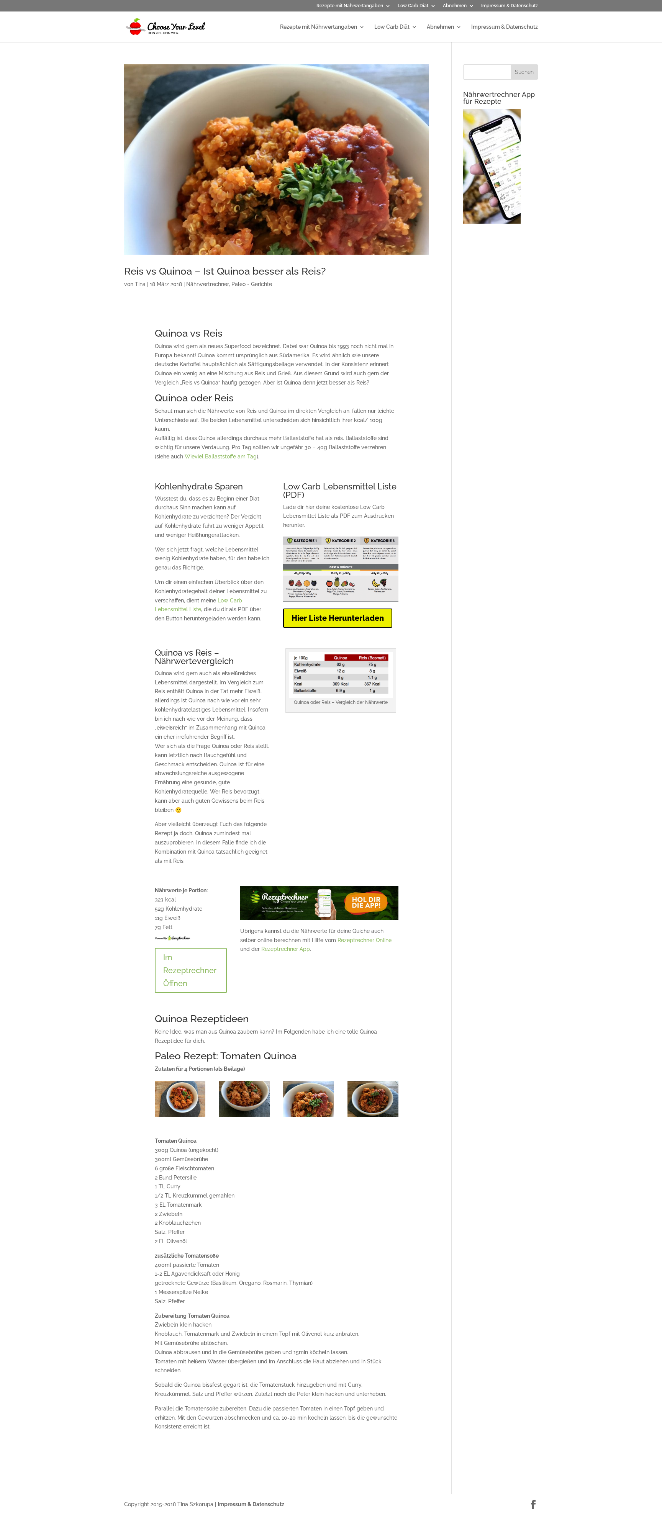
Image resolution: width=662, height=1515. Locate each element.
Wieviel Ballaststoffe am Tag (221, 456)
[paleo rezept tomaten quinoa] (308, 1117)
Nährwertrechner (207, 284)
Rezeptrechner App (285, 949)
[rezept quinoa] (244, 1117)
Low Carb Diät (413, 5)
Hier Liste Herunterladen (338, 618)
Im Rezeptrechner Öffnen (189, 970)
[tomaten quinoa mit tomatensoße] (180, 1117)
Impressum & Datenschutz (509, 5)
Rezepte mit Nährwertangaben (349, 5)
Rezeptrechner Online (365, 940)
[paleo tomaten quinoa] (372, 1117)
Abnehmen (455, 5)
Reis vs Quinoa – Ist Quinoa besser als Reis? (225, 271)
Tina (140, 284)
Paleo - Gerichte (251, 284)
